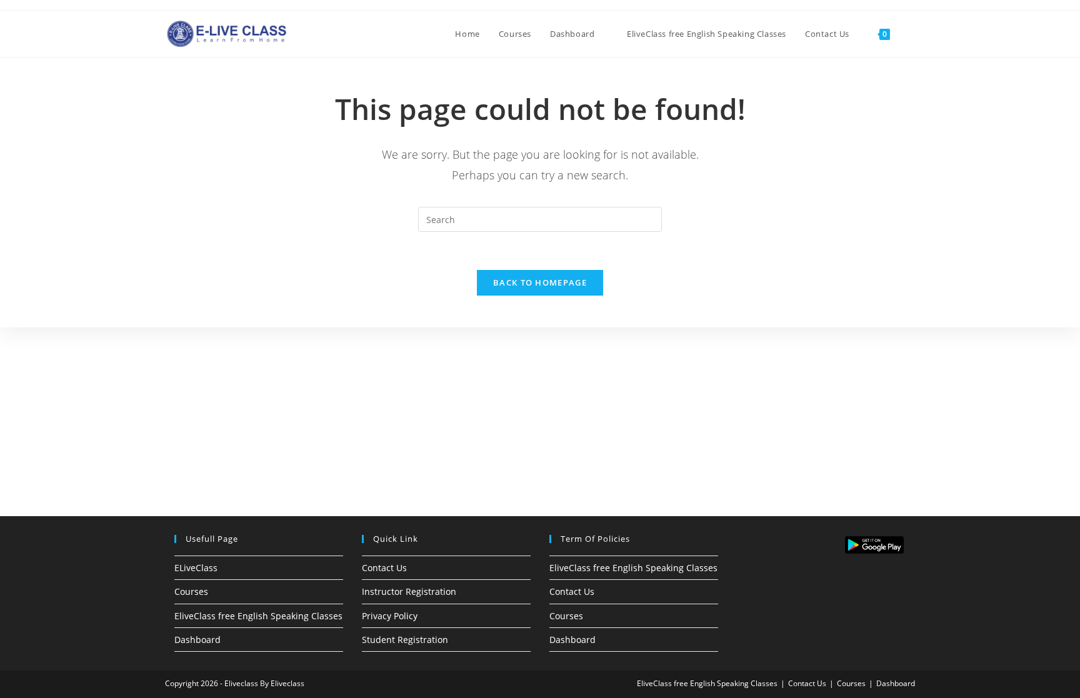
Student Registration (405, 640)
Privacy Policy (390, 616)
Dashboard (197, 640)
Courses (191, 591)
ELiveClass (196, 568)
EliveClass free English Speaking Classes (258, 616)
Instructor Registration (409, 591)
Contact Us (384, 568)
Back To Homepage (540, 282)
